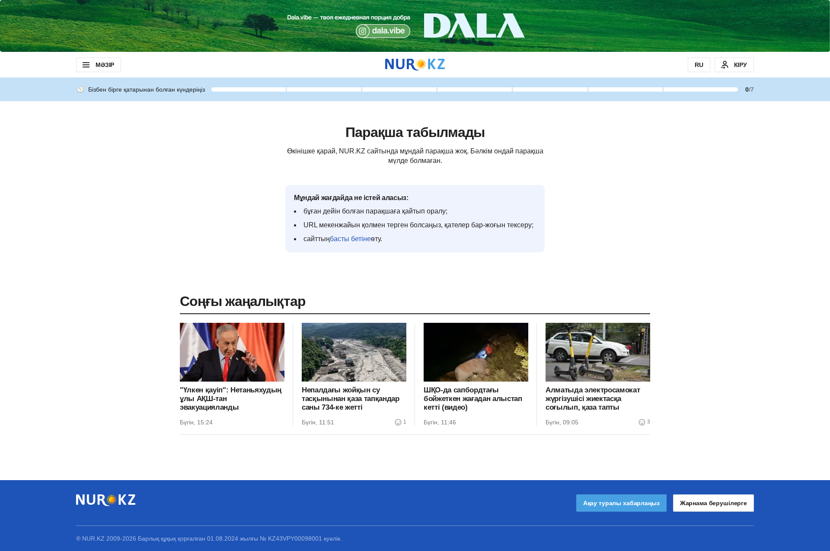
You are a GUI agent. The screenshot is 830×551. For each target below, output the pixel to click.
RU (699, 64)
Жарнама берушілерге (713, 503)
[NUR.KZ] (415, 64)
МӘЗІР (105, 64)
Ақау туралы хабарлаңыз (621, 503)
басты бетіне (350, 238)
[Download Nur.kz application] (415, 26)
